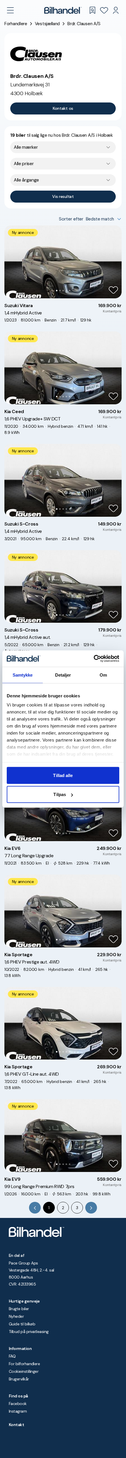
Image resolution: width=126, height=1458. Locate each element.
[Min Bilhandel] (116, 10)
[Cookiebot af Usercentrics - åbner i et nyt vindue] (93, 659)
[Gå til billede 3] (63, 290)
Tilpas (59, 794)
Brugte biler (19, 1308)
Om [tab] (103, 674)
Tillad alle (63, 775)
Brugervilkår (19, 1379)
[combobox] (63, 147)
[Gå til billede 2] (60, 290)
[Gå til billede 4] (66, 290)
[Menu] (10, 10)
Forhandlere (15, 24)
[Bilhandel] (63, 10)
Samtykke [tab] (23, 674)
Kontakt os (63, 108)
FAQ (12, 1356)
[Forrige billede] (12, 261)
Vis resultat (63, 196)
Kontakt (16, 1424)
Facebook (18, 1403)
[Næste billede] (114, 261)
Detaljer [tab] (63, 674)
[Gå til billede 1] (56, 290)
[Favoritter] (104, 10)
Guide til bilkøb (22, 1324)
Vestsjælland (47, 24)
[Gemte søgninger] (92, 10)
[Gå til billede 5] (69, 290)
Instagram (18, 1411)
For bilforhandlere (24, 1363)
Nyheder (16, 1316)
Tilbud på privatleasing (29, 1331)
